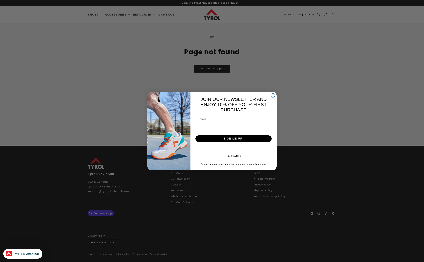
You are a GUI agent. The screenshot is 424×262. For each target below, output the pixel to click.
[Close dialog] (273, 95)
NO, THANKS (233, 156)
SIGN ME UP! (234, 138)
